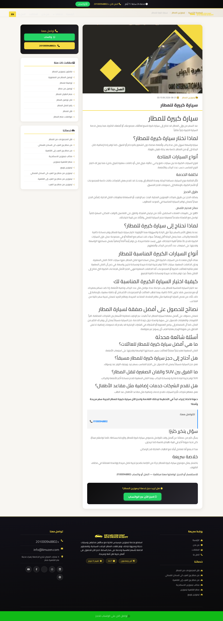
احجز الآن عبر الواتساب (141, 496)
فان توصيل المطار (64, 100)
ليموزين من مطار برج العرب (60, 184)
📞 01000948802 (99, 421)
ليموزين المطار (188, 97)
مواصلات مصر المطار (63, 116)
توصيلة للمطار (66, 83)
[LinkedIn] (60, 569)
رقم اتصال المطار (64, 105)
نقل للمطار (67, 111)
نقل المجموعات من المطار (60, 139)
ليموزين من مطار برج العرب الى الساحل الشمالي (51, 173)
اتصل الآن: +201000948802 (106, 4)
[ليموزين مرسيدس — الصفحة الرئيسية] (202, 13)
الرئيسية (70, 14)
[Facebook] (36, 569)
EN (12, 14)
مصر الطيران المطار (64, 94)
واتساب (82, 4)
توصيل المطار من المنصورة (60, 77)
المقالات (33, 14)
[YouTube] (28, 569)
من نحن (45, 14)
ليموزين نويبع (66, 167)
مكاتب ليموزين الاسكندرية (60, 156)
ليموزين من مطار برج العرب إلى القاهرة (55, 179)
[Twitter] (44, 569)
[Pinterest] (60, 577)
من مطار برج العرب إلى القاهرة (58, 150)
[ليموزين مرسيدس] (111, 536)
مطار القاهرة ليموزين (62, 162)
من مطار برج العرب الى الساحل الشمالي (55, 145)
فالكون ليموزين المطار (62, 71)
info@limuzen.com (46, 549)
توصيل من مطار (65, 88)
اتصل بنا (21, 14)
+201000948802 (47, 46)
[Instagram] (52, 569)
